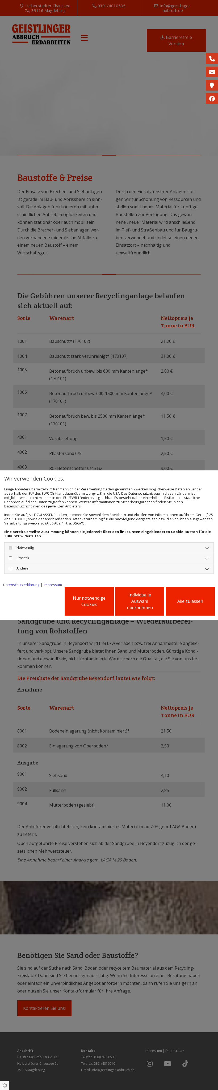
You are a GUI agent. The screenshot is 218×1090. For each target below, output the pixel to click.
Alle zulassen (190, 601)
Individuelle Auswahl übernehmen (140, 601)
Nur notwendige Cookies (89, 601)
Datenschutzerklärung (21, 585)
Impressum (53, 585)
